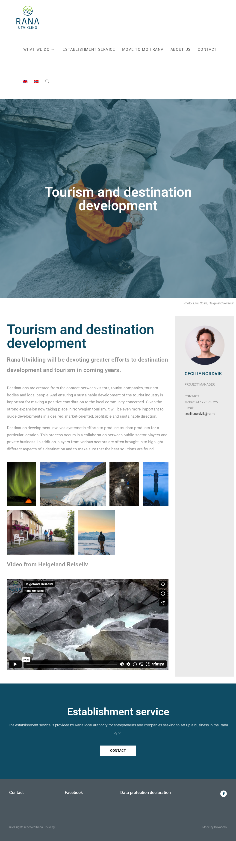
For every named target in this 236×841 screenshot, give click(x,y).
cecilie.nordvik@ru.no (200, 414)
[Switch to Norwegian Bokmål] (36, 82)
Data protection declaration (145, 792)
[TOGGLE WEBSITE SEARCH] (47, 82)
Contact (16, 792)
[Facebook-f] (223, 793)
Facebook (74, 792)
